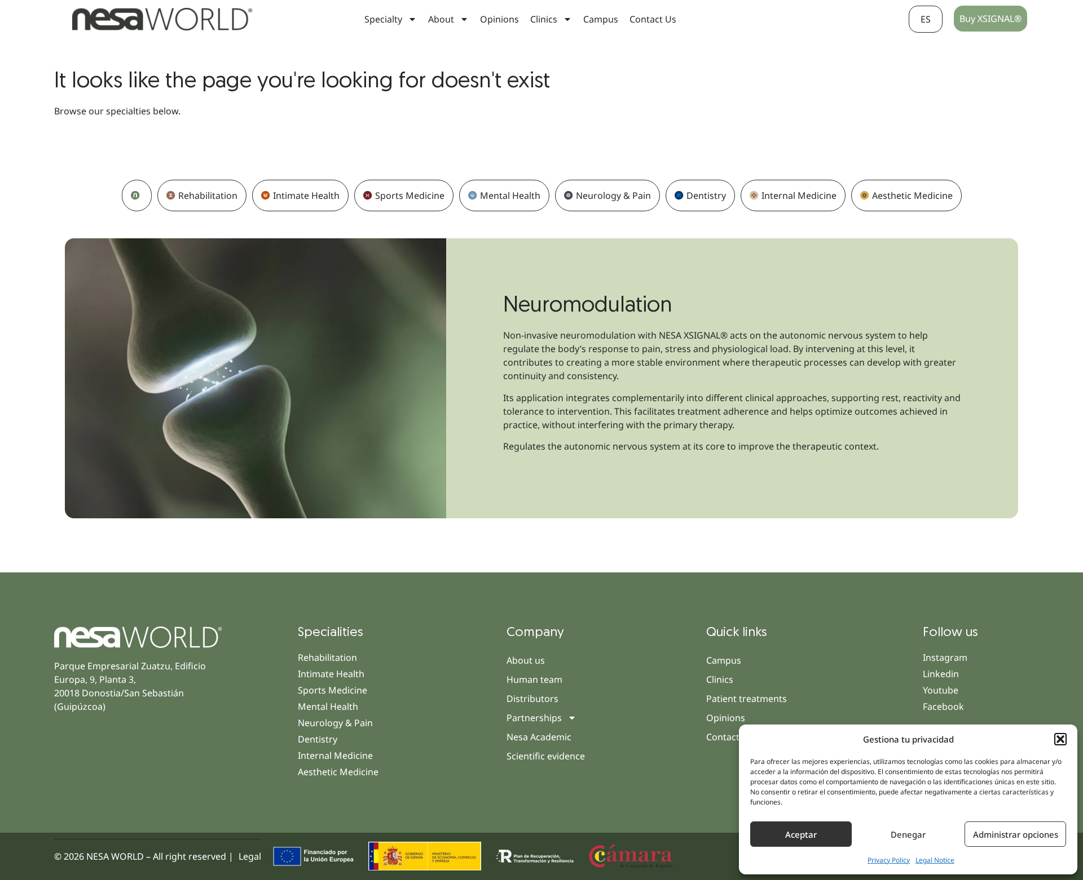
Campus (600, 19)
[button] (1060, 739)
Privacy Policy (889, 860)
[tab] (137, 195)
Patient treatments (746, 698)
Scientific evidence (546, 756)
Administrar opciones (1015, 834)
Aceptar (801, 834)
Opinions (499, 19)
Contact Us (652, 19)
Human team (534, 679)
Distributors (532, 698)
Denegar (908, 834)
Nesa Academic (539, 737)
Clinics (719, 679)
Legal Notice (934, 860)
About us (526, 660)
